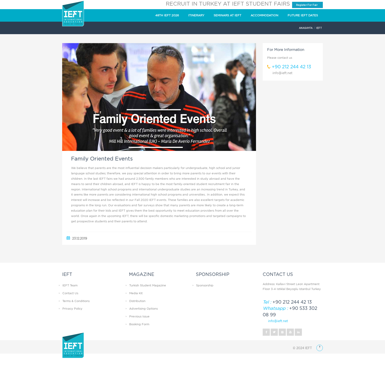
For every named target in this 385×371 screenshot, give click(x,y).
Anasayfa (306, 28)
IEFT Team (70, 285)
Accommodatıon (264, 15)
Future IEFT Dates (303, 15)
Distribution (137, 301)
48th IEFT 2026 (167, 15)
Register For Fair (305, 4)
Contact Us (70, 293)
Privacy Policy (72, 308)
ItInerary (196, 15)
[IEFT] (73, 13)
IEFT (319, 28)
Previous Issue (139, 316)
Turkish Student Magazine (147, 285)
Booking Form (139, 324)
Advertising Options (143, 308)
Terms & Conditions (76, 301)
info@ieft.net (282, 73)
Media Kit (136, 293)
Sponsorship (204, 285)
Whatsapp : (275, 308)
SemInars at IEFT (227, 15)
